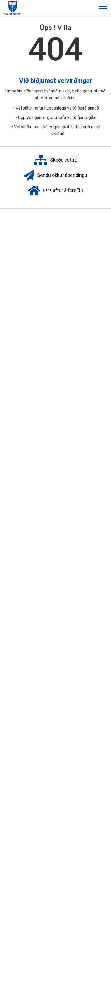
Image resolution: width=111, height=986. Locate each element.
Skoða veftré (63, 159)
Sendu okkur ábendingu (62, 175)
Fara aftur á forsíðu (63, 190)
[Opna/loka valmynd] (103, 8)
